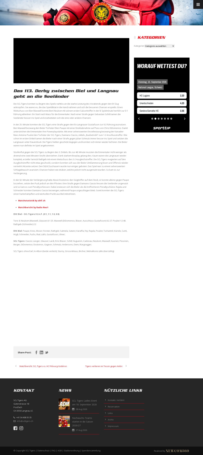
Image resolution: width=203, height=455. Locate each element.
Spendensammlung (91, 450)
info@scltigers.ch (25, 421)
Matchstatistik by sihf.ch (31, 200)
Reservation (114, 406)
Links (110, 413)
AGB (60, 450)
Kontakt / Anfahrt (116, 400)
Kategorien (139, 45)
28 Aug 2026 (81, 409)
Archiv (111, 419)
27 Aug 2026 (81, 430)
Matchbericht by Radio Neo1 (33, 207)
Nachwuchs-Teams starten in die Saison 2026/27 (82, 421)
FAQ (54, 450)
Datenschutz (43, 450)
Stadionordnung (71, 450)
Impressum (113, 426)
